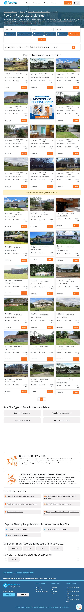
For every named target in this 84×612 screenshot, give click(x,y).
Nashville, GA (60, 216)
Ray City (29, 548)
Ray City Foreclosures (22, 413)
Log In (8, 595)
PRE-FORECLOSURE (25, 34)
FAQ (53, 589)
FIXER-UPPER (62, 34)
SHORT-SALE (38, 34)
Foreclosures (37, 3)
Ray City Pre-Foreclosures (61, 413)
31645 (21, 78)
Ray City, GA (16, 78)
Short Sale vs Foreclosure (15, 512)
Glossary (54, 591)
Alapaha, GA (8, 283)
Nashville (15, 548)
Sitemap (54, 587)
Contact (53, 3)
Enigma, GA (34, 249)
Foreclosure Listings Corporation (34, 607)
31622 (13, 283)
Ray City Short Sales (22, 420)
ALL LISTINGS (75, 34)
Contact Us (39, 589)
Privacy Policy (64, 607)
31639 (66, 216)
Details (24, 87)
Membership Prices (42, 591)
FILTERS (42, 39)
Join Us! (23, 595)
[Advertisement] (42, 439)
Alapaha (56, 548)
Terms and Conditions (52, 607)
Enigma (42, 548)
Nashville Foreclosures (14, 529)
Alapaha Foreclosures (14, 535)
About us (38, 587)
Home (28, 3)
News (46, 3)
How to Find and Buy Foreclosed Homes (58, 504)
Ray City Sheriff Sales (62, 420)
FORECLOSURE (10, 34)
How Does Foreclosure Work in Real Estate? (20, 496)
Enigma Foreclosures (52, 529)
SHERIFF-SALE (51, 34)
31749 (39, 249)
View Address (8, 78)
